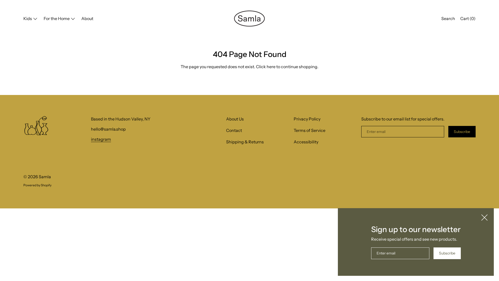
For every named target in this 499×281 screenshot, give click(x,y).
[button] (448, 19)
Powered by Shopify (37, 185)
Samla (45, 176)
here (271, 66)
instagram (101, 139)
